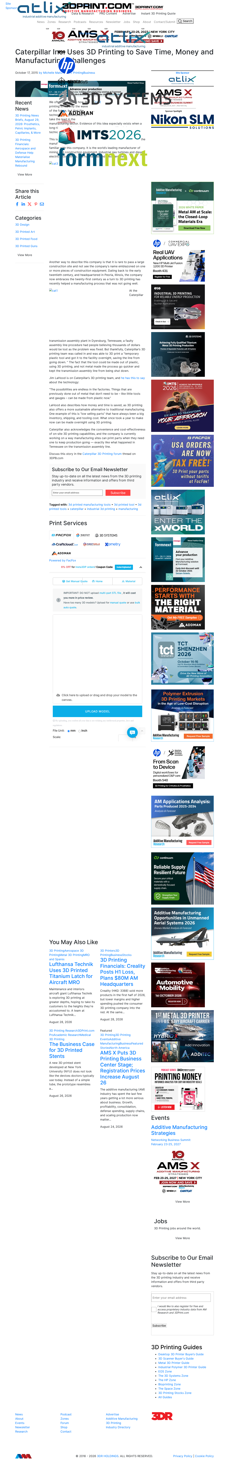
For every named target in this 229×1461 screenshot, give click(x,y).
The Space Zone (169, 1388)
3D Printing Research (63, 1030)
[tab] (61, 535)
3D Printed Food (26, 239)
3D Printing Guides (176, 1347)
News (41, 22)
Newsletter (113, 22)
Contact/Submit (164, 22)
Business (116, 955)
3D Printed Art (25, 231)
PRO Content (108, 13)
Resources (96, 22)
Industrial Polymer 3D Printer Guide (182, 1367)
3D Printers (107, 950)
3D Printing (56, 950)
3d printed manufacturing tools (89, 504)
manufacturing (128, 509)
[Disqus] (97, 796)
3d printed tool (124, 504)
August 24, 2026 (111, 1126)
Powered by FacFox (62, 560)
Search (187, 21)
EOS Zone (165, 1371)
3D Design (22, 224)
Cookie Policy (204, 1456)
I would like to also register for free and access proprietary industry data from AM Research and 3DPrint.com (182, 1309)
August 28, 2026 (60, 1022)
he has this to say (133, 378)
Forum (64, 1423)
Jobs (126, 22)
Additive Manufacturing (122, 1418)
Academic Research (67, 1035)
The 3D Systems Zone (173, 1375)
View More (25, 174)
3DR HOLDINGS (107, 1456)
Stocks (126, 955)
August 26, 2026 (60, 1095)
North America (120, 1048)
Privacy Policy (182, 1456)
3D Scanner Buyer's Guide (176, 1358)
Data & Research (83, 13)
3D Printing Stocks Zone (174, 1393)
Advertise (129, 13)
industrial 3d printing (101, 509)
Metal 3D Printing (71, 955)
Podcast (66, 1414)
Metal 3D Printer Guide (173, 1363)
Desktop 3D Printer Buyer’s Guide (181, 1354)
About (147, 22)
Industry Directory (118, 1427)
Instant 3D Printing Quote (158, 13)
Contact (65, 1431)
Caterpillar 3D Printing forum (102, 454)
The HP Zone (167, 1380)
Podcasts (80, 22)
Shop (136, 22)
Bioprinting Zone (169, 1384)
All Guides (165, 1397)
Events (19, 1423)
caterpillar (77, 509)
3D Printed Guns (26, 246)
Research (65, 22)
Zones (51, 22)
